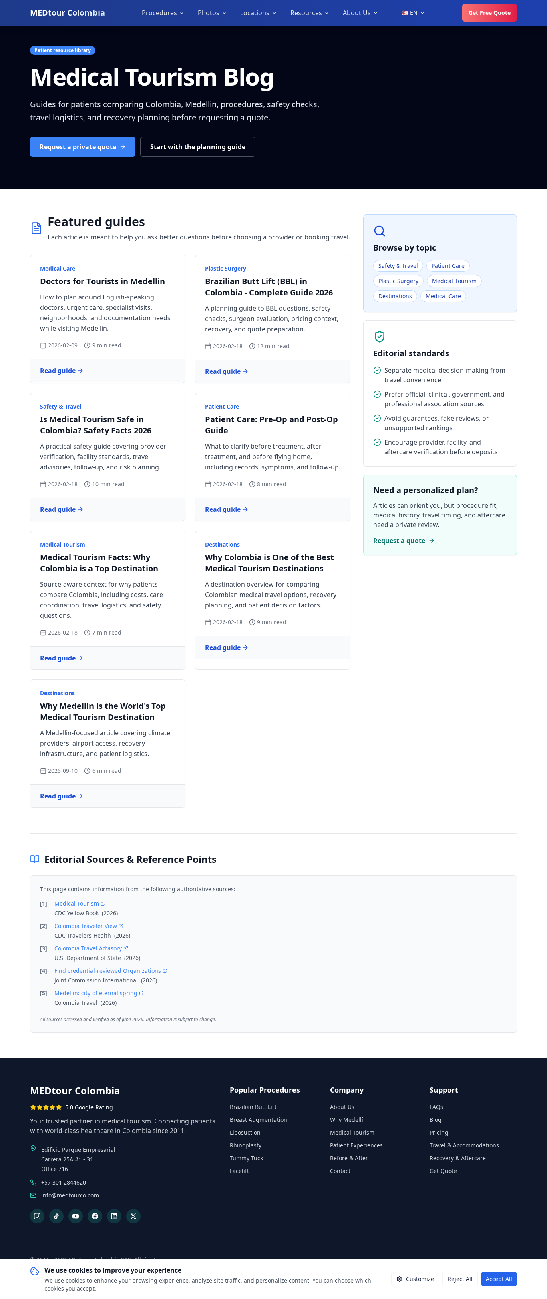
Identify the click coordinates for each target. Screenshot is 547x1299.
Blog (436, 1119)
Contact (340, 1171)
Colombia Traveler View (85, 926)
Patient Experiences (356, 1145)
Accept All (499, 1279)
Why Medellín (348, 1119)
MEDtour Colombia (67, 12)
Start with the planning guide (197, 146)
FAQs (436, 1107)
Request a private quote (78, 146)
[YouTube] (75, 1216)
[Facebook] (95, 1216)
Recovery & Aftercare (458, 1158)
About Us (342, 1107)
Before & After (349, 1158)
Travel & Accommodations (464, 1145)
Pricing (439, 1132)
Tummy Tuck (246, 1158)
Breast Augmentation (258, 1119)
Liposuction (245, 1132)
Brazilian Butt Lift (253, 1107)
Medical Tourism (76, 903)
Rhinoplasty (245, 1145)
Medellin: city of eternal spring (95, 993)
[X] (133, 1216)
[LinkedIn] (114, 1216)
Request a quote (399, 540)
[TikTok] (56, 1216)
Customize (420, 1279)
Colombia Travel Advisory (88, 948)
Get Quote (443, 1171)
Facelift (239, 1171)
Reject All (460, 1279)
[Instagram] (37, 1216)
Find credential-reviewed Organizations (107, 970)
